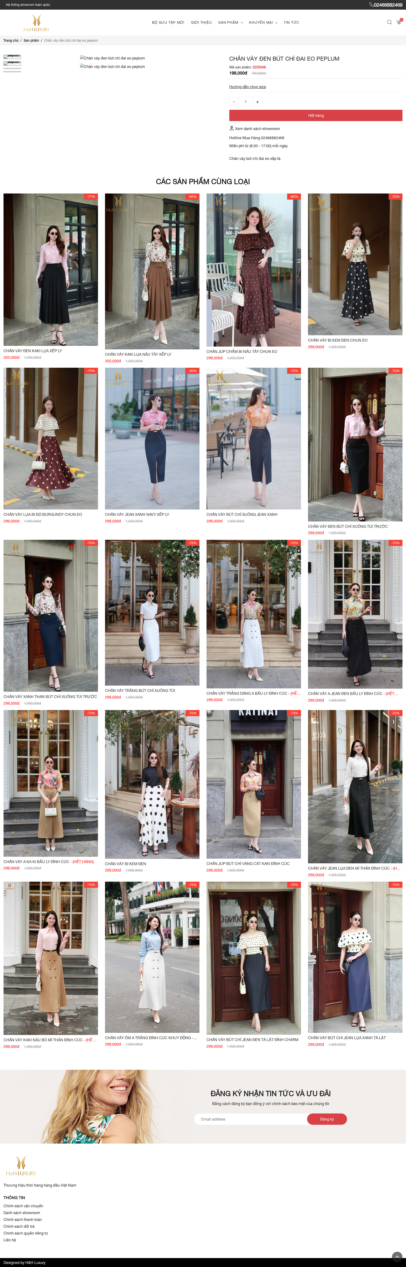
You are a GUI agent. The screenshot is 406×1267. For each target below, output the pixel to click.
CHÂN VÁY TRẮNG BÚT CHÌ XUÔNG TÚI (140, 690)
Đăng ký (327, 1119)
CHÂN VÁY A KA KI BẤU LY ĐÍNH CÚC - (49, 862)
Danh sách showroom (22, 1213)
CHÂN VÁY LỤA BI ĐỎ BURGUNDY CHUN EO (43, 514)
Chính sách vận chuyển (23, 1206)
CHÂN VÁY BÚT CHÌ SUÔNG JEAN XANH (242, 514)
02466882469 (388, 5)
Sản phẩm (228, 22)
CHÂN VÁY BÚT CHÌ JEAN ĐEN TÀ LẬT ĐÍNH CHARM (252, 1040)
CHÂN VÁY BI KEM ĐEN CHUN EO (337, 340)
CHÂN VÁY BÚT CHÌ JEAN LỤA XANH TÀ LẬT (347, 1038)
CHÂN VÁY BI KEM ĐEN (125, 864)
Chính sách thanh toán (23, 1219)
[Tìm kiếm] (390, 23)
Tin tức (291, 22)
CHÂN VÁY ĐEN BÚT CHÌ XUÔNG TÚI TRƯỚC (348, 526)
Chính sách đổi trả (19, 1226)
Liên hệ (10, 1240)
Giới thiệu (201, 22)
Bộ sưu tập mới (168, 22)
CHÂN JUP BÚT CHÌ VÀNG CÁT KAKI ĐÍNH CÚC (248, 863)
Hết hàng (316, 115)
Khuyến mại (261, 22)
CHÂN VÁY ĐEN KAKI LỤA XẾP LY (33, 351)
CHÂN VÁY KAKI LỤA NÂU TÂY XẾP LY (138, 354)
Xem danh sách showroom (257, 128)
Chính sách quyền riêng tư (26, 1233)
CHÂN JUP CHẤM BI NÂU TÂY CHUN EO (242, 351)
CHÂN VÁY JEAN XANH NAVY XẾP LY (137, 514)
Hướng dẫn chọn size (247, 87)
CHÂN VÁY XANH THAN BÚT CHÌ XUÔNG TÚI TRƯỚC (50, 697)
